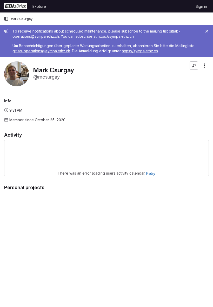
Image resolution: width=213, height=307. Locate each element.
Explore (39, 6)
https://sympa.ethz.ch (116, 36)
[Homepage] (15, 6)
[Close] (207, 31)
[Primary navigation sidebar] (6, 19)
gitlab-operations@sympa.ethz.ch (41, 51)
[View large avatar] (16, 73)
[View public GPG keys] (194, 65)
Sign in (201, 6)
